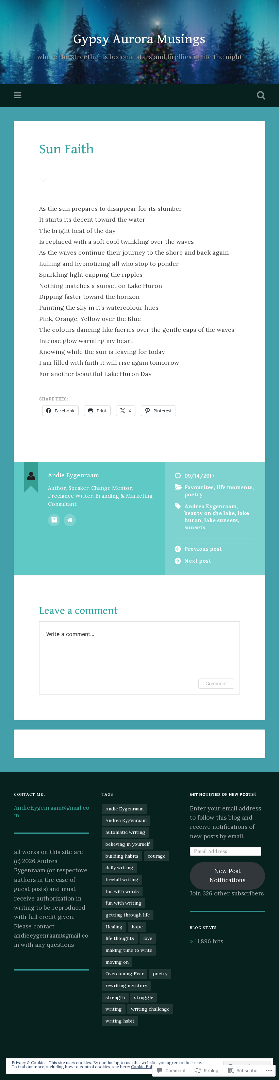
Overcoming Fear (124, 974)
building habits (121, 856)
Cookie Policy (144, 1066)
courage (156, 856)
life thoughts (119, 938)
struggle (143, 997)
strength (115, 997)
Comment (216, 683)
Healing (113, 927)
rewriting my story (126, 985)
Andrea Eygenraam (210, 506)
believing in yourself (127, 844)
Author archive (54, 520)
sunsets (194, 527)
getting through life (127, 915)
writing (113, 1009)
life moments (234, 487)
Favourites (199, 487)
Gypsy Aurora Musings (139, 39)
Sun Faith (66, 149)
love (147, 938)
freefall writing (121, 879)
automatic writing (125, 832)
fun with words (122, 891)
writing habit (119, 1021)
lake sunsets (221, 520)
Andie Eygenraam (124, 809)
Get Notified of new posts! (223, 794)
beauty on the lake (209, 513)
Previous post (203, 549)
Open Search (259, 95)
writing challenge (150, 1009)
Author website (70, 520)
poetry (193, 494)
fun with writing (123, 903)
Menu (18, 95)
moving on (117, 962)
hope (137, 927)
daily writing (119, 867)
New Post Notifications (227, 875)
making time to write (128, 950)
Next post (197, 561)
